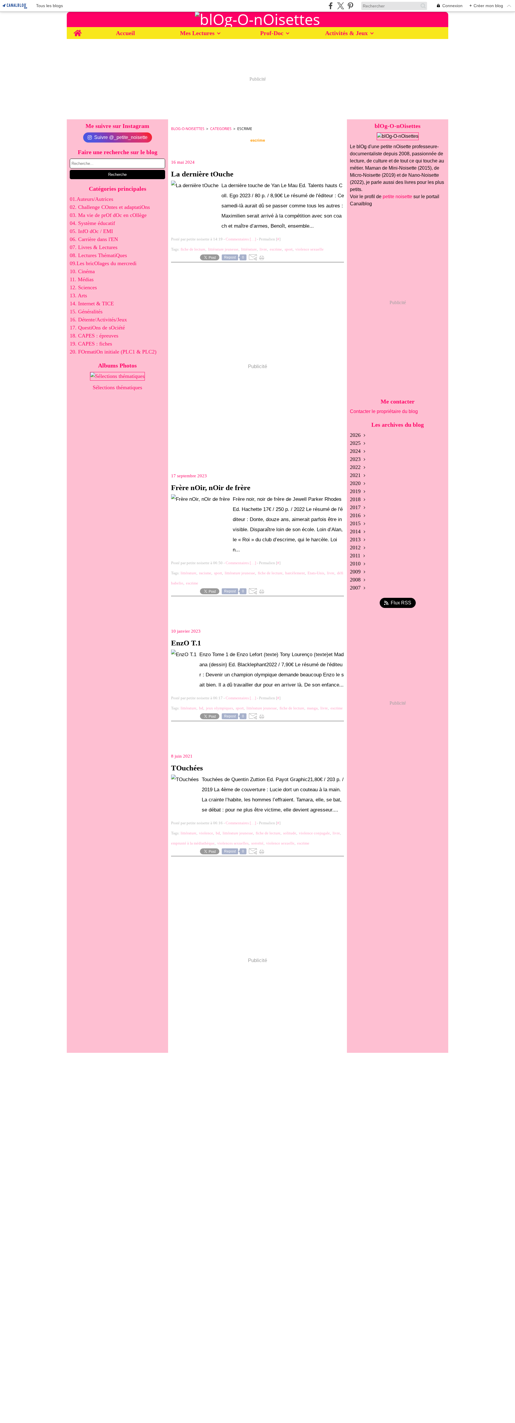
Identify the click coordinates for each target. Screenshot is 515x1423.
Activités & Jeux (346, 33)
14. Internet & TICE (92, 304)
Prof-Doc (271, 33)
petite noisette (397, 196)
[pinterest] (350, 5)
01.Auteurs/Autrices (91, 199)
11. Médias (82, 279)
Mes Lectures (197, 33)
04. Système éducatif (92, 223)
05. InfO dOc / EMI (91, 231)
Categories (221, 128)
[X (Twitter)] (340, 5)
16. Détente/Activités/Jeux (98, 320)
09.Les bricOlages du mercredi (103, 263)
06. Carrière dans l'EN (94, 239)
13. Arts (78, 295)
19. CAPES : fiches (91, 344)
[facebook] (330, 5)
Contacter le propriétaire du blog (384, 411)
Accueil (125, 33)
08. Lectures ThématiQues (98, 255)
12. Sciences (83, 287)
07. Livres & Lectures (93, 247)
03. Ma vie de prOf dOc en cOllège (108, 215)
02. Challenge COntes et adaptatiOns (110, 207)
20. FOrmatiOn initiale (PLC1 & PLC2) (113, 352)
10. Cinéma (82, 271)
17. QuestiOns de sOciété (97, 328)
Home (78, 30)
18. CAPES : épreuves (94, 336)
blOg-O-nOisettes (187, 128)
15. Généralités (86, 312)
